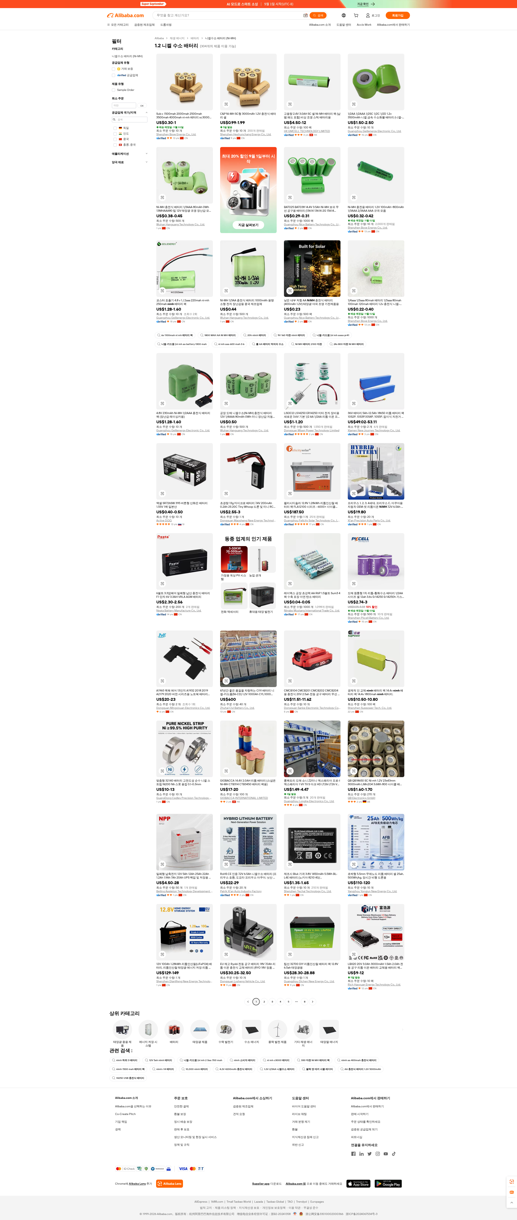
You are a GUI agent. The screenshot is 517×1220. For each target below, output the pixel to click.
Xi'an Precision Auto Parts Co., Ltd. (369, 520)
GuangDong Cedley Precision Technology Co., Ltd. (184, 798)
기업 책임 (121, 1121)
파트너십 (356, 1137)
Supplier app (261, 1183)
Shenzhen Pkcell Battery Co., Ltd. (368, 617)
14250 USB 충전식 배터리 (130, 1078)
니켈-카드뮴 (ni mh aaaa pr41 (333, 335)
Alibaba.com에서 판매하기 (367, 1106)
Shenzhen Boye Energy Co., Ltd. (176, 134)
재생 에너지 (177, 38)
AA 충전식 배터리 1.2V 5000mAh (363, 1069)
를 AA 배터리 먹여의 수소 (270, 344)
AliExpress (200, 1201)
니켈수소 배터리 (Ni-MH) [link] (220, 38)
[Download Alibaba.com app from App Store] (358, 1184)
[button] (305, 15)
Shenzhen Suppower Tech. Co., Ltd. (370, 707)
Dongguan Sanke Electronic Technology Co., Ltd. (312, 707)
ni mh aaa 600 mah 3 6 (231, 344)
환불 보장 (180, 1114)
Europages (317, 1201)
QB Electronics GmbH (361, 798)
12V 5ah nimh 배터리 (160, 1060)
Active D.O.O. (164, 520)
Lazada (258, 1201)
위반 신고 (298, 1144)
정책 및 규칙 (181, 1144)
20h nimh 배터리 (256, 335)
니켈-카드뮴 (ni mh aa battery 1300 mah (184, 344)
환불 (295, 1129)
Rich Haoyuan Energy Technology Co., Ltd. (374, 984)
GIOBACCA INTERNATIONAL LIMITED (244, 798)
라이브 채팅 (299, 1114)
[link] (511, 1181)
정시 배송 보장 (183, 1121)
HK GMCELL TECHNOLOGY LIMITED (307, 131)
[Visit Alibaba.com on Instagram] (377, 1153)
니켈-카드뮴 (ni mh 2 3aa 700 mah (203, 1060)
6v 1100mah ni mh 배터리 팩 (177, 335)
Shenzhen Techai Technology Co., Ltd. (307, 891)
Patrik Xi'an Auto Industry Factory (241, 891)
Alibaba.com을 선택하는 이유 (133, 1106)
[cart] (357, 16)
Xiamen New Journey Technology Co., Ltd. (374, 430)
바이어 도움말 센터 (304, 1106)
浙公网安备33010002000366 (324, 1214)
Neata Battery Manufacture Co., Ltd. (178, 610)
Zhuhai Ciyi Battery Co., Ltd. (237, 707)
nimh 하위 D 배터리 (126, 1060)
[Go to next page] (312, 1001)
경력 (118, 1129)
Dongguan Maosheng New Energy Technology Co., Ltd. (248, 520)
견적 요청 (239, 1114)
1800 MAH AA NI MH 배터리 (220, 335)
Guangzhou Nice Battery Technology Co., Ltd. (312, 224)
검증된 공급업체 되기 (364, 1129)
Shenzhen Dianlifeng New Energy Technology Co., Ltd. (184, 981)
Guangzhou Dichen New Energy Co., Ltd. (309, 981)
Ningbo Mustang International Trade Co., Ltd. (312, 610)
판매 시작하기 (360, 1114)
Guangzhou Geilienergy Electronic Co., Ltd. (374, 131)
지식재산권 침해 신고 (305, 1137)
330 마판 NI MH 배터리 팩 (315, 1060)
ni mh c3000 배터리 (278, 1060)
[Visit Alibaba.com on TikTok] (393, 1153)
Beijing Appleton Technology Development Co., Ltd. (184, 891)
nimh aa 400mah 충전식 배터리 (358, 1060)
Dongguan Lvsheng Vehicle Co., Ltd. (242, 981)
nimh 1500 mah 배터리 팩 (130, 1069)
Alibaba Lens (137, 1183)
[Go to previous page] (248, 1001)
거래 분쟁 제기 (301, 1121)
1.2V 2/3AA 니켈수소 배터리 (279, 1069)
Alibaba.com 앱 (296, 1183)
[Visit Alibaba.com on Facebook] (353, 1153)
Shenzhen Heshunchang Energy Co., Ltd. (245, 134)
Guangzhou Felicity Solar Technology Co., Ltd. (312, 520)
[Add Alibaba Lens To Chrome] (169, 1184)
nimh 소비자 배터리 (244, 1060)
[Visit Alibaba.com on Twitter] (369, 1153)
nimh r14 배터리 (165, 1069)
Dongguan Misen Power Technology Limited (311, 430)
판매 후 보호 (181, 1129)
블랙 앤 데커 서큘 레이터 (319, 1069)
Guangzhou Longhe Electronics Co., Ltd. (309, 801)
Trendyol (301, 1201)
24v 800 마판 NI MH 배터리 (349, 344)
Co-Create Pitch (125, 1114)
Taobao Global (275, 1201)
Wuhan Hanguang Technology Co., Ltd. (180, 224)
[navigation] (129, 520)
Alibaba (159, 38)
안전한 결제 (181, 1106)
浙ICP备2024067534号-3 (361, 1214)
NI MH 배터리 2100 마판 (308, 344)
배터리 (195, 38)
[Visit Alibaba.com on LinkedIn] (361, 1153)
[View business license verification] (295, 1214)
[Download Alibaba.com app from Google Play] (388, 1184)
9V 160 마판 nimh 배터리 (291, 335)
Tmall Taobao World (239, 1201)
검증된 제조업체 (243, 1106)
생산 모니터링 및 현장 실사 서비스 (195, 1137)
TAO (290, 1201)
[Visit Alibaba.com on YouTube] (385, 1153)
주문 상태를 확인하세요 (365, 1121)
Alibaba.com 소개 (126, 1097)
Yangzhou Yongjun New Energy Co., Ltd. (372, 891)
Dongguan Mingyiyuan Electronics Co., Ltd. (183, 707)
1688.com (217, 1201)
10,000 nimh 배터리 (197, 1069)
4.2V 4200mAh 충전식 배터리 (236, 1069)
